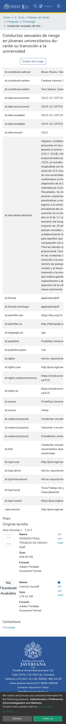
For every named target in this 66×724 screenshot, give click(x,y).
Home (6, 17)
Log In (48, 6)
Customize (8, 711)
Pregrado (12, 22)
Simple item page (33, 61)
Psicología (29, 22)
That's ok (47, 718)
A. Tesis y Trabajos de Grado (32, 17)
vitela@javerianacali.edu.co (33, 691)
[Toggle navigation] (58, 6)
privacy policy (45, 706)
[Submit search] (35, 6)
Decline (17, 718)
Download (60, 538)
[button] (40, 6)
